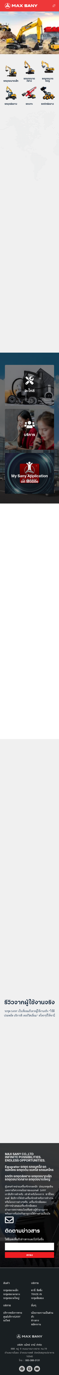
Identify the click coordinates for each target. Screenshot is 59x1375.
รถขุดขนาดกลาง (29, 80)
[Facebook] (22, 1369)
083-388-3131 (32, 1360)
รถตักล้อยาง (47, 104)
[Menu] (53, 5)
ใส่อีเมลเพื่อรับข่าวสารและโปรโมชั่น (24, 1239)
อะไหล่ (6, 1320)
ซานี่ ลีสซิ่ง (36, 1290)
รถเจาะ (29, 104)
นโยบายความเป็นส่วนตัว (42, 1315)
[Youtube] (37, 1369)
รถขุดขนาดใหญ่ (47, 80)
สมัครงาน (36, 1324)
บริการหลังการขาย (12, 1313)
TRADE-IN (36, 1294)
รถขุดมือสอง (37, 1298)
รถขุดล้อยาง (11, 104)
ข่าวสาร (35, 1320)
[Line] (29, 1369)
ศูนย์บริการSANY (11, 1316)
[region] (29, 32)
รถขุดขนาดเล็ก (10, 81)
